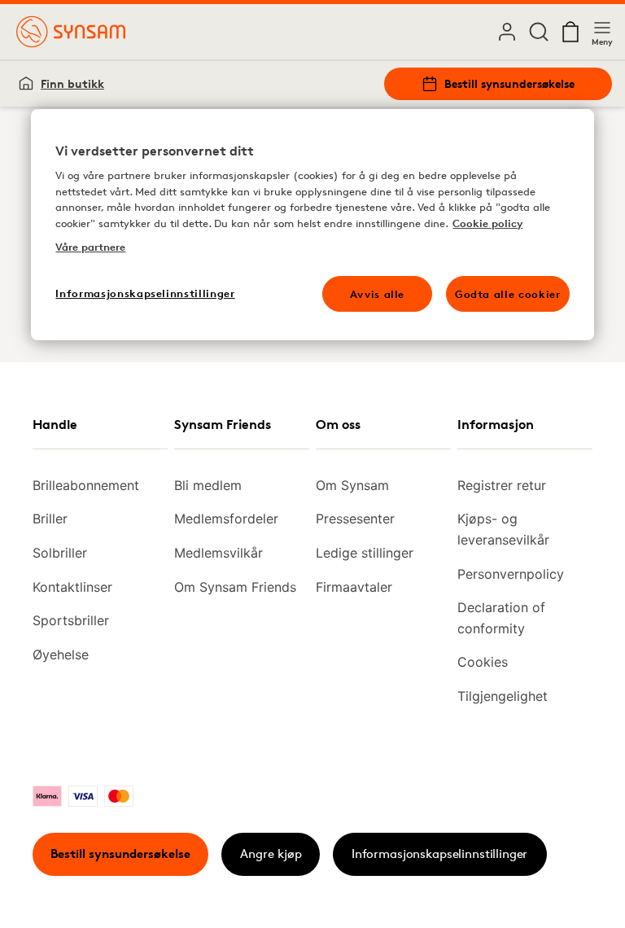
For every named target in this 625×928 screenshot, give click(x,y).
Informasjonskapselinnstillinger (439, 853)
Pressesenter (355, 518)
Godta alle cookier (508, 293)
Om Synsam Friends (235, 587)
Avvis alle (377, 293)
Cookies (482, 662)
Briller (50, 518)
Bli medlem (208, 485)
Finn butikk (72, 83)
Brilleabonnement (86, 485)
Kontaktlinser (72, 587)
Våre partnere (90, 247)
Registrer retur (501, 485)
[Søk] (539, 31)
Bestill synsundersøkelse (509, 83)
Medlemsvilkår (218, 553)
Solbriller (60, 553)
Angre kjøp (271, 853)
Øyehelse (61, 654)
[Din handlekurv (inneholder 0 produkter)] (570, 31)
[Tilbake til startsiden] (70, 32)
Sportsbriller (71, 620)
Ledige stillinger (364, 553)
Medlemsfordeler (226, 518)
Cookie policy (487, 223)
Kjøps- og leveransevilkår (503, 529)
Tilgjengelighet (502, 696)
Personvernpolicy (510, 574)
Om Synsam (352, 485)
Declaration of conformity (501, 618)
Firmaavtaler (354, 587)
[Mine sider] (507, 32)
